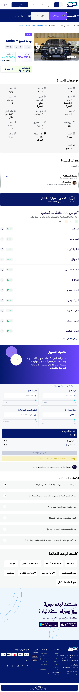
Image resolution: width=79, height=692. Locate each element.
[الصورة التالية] (38, 47)
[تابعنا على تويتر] (22, 665)
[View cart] (33, 4)
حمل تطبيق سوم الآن (21, 16)
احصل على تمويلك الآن (39, 452)
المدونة (40, 5)
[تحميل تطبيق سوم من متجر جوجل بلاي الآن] (49, 624)
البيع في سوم (48, 5)
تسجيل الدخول (21, 5)
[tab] (58, 16)
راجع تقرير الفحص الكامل (70, 338)
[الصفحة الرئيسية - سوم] (72, 4)
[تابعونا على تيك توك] (12, 665)
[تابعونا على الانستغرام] (17, 665)
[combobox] (58, 4)
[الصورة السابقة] (75, 47)
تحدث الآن (7, 177)
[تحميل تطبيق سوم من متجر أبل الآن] (68, 624)
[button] (56, 4)
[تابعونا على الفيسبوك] (27, 665)
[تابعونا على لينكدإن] (7, 665)
